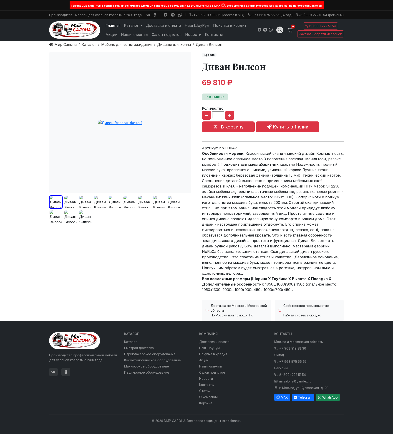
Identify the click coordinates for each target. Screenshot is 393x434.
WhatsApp (330, 397)
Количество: (213, 108)
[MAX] (223, 5)
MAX (284, 397)
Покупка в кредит (230, 25)
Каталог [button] (132, 25)
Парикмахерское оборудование (150, 354)
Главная (113, 25)
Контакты (214, 34)
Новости (193, 34)
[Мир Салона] (74, 30)
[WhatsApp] (180, 14)
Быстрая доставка (139, 348)
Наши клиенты (134, 34)
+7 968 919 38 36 (292, 348)
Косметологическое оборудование (152, 360)
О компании (208, 397)
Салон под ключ (166, 34)
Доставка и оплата (163, 25)
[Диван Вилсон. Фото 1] (120, 123)
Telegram (305, 397)
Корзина (205, 403)
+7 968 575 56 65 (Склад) (272, 15)
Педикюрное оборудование (146, 372)
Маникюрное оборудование (146, 366)
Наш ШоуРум (197, 25)
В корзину (231, 127)
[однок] (155, 14)
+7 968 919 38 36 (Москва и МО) (219, 15)
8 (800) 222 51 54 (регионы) (322, 15)
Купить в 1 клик (290, 127)
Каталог (130, 342)
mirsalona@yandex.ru (295, 381)
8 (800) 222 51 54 (322, 26)
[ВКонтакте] (148, 14)
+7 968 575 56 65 (293, 361)
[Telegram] (173, 14)
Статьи (205, 391)
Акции (111, 34)
